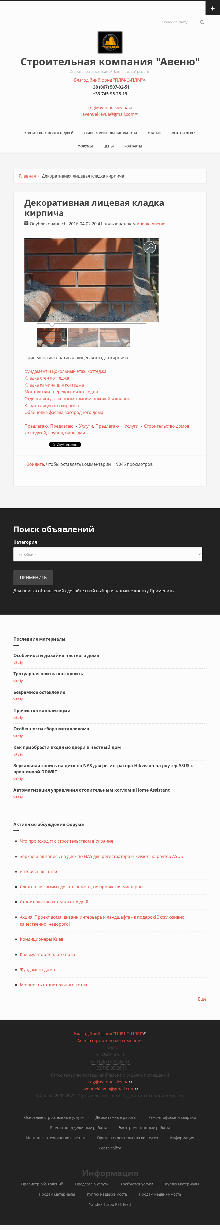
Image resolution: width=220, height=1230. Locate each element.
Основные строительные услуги (54, 1117)
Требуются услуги (136, 1183)
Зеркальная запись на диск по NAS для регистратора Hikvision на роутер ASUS (101, 856)
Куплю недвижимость (107, 1194)
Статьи (154, 133)
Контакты (133, 146)
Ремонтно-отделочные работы (78, 1127)
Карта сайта (110, 1147)
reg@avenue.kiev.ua (110, 107)
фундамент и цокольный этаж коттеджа (65, 371)
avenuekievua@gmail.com (110, 114)
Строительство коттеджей (49, 133)
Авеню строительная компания (110, 1041)
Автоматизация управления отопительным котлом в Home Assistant (91, 790)
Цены (109, 146)
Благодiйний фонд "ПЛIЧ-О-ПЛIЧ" (110, 80)
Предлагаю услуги (92, 1183)
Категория (25, 542)
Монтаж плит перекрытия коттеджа (61, 392)
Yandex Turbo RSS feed (110, 1204)
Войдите (35, 464)
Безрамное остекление (39, 692)
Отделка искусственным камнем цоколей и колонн (77, 399)
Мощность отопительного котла (53, 985)
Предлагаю (36, 426)
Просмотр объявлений (42, 1183)
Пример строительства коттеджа (127, 1137)
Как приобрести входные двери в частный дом (67, 747)
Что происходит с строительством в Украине (66, 841)
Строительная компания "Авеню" (110, 61)
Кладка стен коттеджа (46, 378)
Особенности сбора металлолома (51, 729)
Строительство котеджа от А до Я (54, 902)
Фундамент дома (37, 969)
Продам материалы (57, 1194)
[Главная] (110, 47)
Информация (182, 1137)
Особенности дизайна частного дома (56, 655)
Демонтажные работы (116, 1117)
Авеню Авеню (151, 224)
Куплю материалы (182, 1183)
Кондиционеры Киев (41, 939)
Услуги (86, 426)
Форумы (85, 146)
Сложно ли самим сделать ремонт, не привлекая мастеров (81, 887)
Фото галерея (184, 133)
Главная (27, 176)
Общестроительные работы (110, 133)
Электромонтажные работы (144, 1127)
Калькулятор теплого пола (47, 954)
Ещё (202, 999)
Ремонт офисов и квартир (172, 1117)
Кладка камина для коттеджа (54, 385)
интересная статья (39, 871)
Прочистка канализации (42, 710)
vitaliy (18, 662)
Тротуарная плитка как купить (48, 674)
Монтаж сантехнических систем (55, 1137)
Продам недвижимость (160, 1194)
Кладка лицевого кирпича (51, 406)
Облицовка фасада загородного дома (63, 412)
